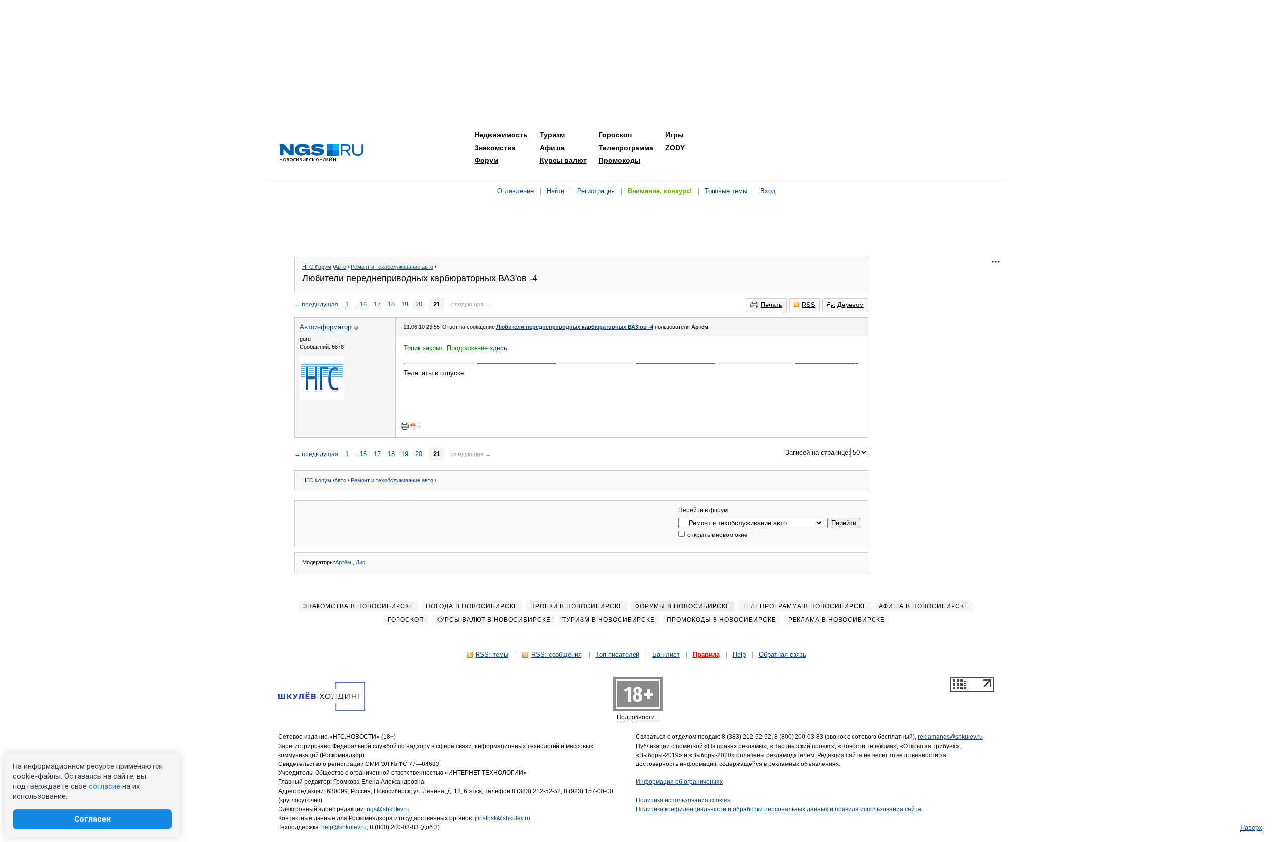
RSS (808, 304)
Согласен (92, 819)
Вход (768, 191)
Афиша (552, 148)
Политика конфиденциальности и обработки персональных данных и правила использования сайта (778, 809)
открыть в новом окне (717, 535)
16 (363, 304)
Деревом (850, 304)
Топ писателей (617, 654)
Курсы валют (563, 160)
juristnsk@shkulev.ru (502, 818)
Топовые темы (726, 191)
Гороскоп (615, 135)
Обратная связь (782, 654)
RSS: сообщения (556, 654)
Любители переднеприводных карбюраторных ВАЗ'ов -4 (574, 327)
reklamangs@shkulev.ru (950, 736)
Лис (360, 562)
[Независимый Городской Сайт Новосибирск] (321, 153)
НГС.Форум (316, 267)
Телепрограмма (626, 148)
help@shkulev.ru (344, 827)
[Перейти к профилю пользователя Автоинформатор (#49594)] (322, 398)
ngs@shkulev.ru (388, 809)
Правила (706, 654)
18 (391, 304)
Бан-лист (666, 654)
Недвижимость (501, 135)
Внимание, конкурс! (660, 191)
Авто (340, 267)
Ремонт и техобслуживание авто (392, 267)
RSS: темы (492, 654)
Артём (344, 562)
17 (377, 304)
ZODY (675, 148)
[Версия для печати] (405, 426)
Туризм (552, 135)
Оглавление (515, 191)
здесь (498, 348)
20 (418, 304)
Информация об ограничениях (679, 781)
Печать (771, 304)
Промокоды (619, 160)
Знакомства (495, 148)
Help (739, 654)
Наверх (1251, 827)
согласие (104, 786)
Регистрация (596, 191)
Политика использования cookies (683, 800)
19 (404, 304)
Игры (674, 135)
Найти (555, 191)
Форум (486, 160)
